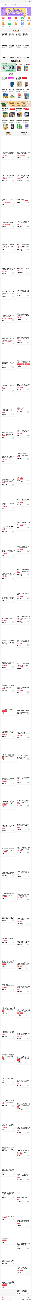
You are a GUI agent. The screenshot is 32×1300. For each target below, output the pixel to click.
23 (4, 1036)
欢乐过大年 (18, 35)
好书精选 (25, 35)
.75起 (6, 1105)
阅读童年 (11, 34)
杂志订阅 (27, 108)
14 (19, 481)
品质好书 (4, 34)
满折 (11, 318)
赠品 (20, 178)
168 (4, 180)
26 (19, 295)
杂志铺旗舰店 (20, 108)
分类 (10, 1299)
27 (19, 272)
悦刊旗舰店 (19, 120)
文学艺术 (4, 45)
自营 (3, 155)
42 (19, 411)
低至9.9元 (18, 91)
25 (19, 1225)
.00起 (21, 272)
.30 (20, 1085)
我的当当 (29, 1299)
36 (4, 1242)
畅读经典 (18, 45)
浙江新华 (11, 89)
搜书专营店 (5, 120)
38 (19, 157)
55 (19, 203)
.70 (5, 390)
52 (4, 966)
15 (4, 484)
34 (4, 667)
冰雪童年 (18, 34)
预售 (5, 459)
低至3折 (25, 91)
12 (4, 807)
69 (4, 273)
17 (4, 320)
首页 (3, 1299)
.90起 (5, 296)
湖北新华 (4, 89)
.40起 (5, 690)
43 (19, 551)
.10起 (6, 1036)
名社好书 (18, 78)
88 (4, 578)
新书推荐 (18, 64)
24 (19, 504)
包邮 (5, 155)
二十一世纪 (26, 89)
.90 (5, 508)
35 (4, 854)
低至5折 (4, 91)
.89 (5, 320)
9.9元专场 (24, 78)
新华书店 (4, 78)
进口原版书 (12, 108)
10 (4, 600)
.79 (5, 157)
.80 (20, 319)
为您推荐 (8, 132)
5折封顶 (4, 47)
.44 (5, 273)
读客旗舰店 (19, 89)
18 (19, 1179)
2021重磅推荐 (12, 35)
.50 (5, 783)
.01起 (20, 342)
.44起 (21, 758)
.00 (6, 180)
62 (19, 782)
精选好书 (4, 79)
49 (4, 899)
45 (4, 226)
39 (4, 157)
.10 (5, 555)
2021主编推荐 (5, 35)
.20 (5, 437)
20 (19, 805)
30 (19, 389)
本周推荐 (18, 79)
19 (4, 343)
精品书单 (24, 132)
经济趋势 (25, 34)
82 (4, 437)
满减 (9, 318)
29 (19, 366)
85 (4, 736)
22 (19, 319)
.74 (20, 598)
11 (3, 643)
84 (4, 989)
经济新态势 (26, 45)
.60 (20, 435)
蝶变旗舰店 (26, 120)
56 (4, 390)
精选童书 (11, 45)
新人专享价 (19, 364)
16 (19, 180)
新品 (5, 341)
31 (4, 942)
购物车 (22, 1299)
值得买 (16, 1299)
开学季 (6, 318)
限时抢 (23, 155)
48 (19, 1156)
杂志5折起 (18, 110)
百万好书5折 (10, 78)
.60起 (6, 1150)
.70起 (20, 575)
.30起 (21, 180)
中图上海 (11, 120)
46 (4, 1105)
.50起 (20, 226)
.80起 (20, 458)
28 (4, 783)
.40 (20, 157)
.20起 (21, 481)
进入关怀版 (28, 1)
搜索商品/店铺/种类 (10, 4)
